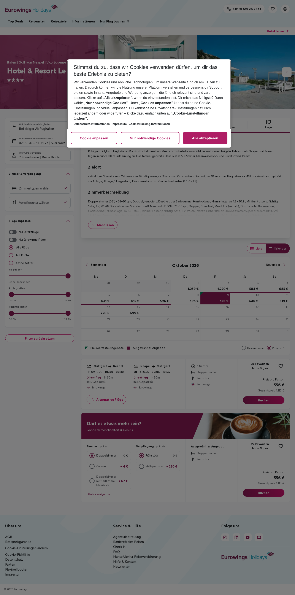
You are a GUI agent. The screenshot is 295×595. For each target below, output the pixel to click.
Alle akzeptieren (205, 138)
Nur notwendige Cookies (150, 138)
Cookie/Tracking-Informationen (149, 124)
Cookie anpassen (94, 138)
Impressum (119, 124)
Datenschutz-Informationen (92, 124)
